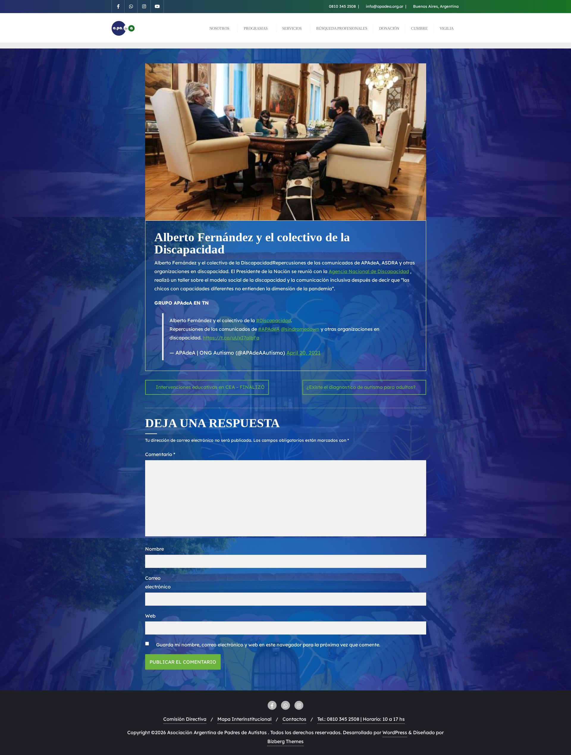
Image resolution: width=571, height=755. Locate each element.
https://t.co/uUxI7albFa (231, 338)
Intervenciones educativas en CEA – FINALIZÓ (210, 387)
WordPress (394, 732)
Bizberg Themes (285, 741)
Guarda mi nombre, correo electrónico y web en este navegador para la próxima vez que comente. (268, 645)
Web (150, 616)
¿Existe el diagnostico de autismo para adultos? (361, 387)
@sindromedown (300, 329)
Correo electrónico (158, 582)
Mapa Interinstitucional (244, 719)
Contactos (294, 719)
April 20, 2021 (303, 352)
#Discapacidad (273, 320)
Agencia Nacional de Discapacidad (369, 271)
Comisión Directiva (184, 719)
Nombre (154, 549)
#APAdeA (269, 329)
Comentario (160, 454)
